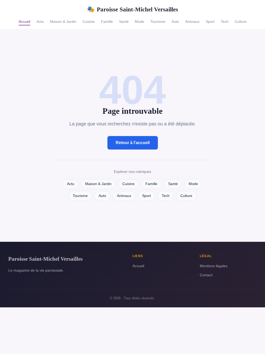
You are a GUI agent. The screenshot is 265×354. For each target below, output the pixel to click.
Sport (210, 21)
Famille (107, 21)
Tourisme (157, 21)
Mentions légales (213, 266)
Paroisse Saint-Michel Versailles (132, 9)
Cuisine (89, 21)
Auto (175, 21)
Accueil (24, 21)
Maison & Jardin (63, 21)
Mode (139, 21)
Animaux (192, 21)
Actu (40, 21)
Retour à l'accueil (133, 142)
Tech (225, 21)
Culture (241, 21)
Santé (124, 21)
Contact (206, 275)
